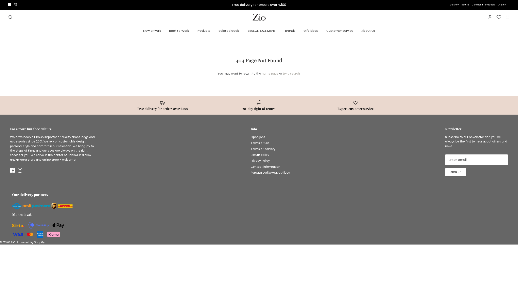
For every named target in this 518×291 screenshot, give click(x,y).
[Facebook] (9, 4)
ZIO (13, 242)
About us (368, 30)
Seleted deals (229, 30)
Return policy (260, 155)
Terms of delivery (263, 149)
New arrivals (152, 30)
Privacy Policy (260, 161)
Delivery (454, 4)
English (502, 4)
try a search (291, 74)
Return (465, 4)
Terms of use (260, 143)
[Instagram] (15, 4)
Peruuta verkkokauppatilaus (270, 173)
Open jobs (258, 137)
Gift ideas (311, 30)
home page (270, 74)
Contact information (483, 4)
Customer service (339, 30)
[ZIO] (259, 17)
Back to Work (179, 30)
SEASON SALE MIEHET (262, 30)
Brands (290, 30)
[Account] (489, 17)
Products (203, 30)
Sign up (455, 172)
